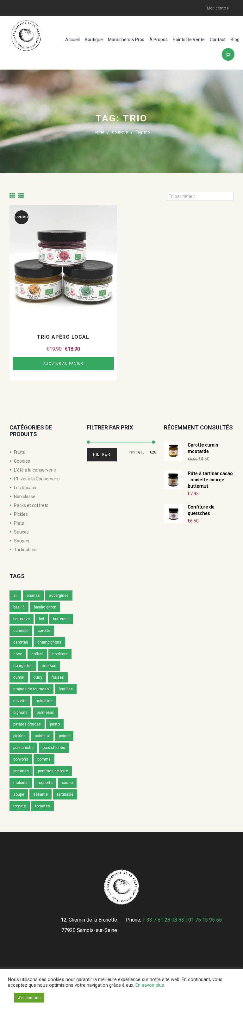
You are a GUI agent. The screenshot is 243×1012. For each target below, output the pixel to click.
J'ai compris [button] (29, 997)
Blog (235, 39)
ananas (33, 595)
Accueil (72, 39)
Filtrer (101, 454)
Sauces (21, 531)
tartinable (65, 794)
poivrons (20, 759)
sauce (67, 783)
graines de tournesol (31, 689)
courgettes (23, 665)
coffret (37, 654)
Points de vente (189, 39)
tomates (42, 806)
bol (41, 619)
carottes (20, 642)
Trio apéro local (63, 337)
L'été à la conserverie (35, 469)
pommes (21, 771)
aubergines (59, 595)
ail (15, 595)
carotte (44, 630)
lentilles (66, 689)
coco (17, 654)
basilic (19, 607)
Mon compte (218, 8)
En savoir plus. (150, 985)
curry (38, 677)
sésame (40, 794)
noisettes (44, 701)
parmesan (45, 712)
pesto (55, 724)
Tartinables (25, 549)
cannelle (20, 630)
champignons (49, 642)
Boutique (94, 39)
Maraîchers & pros (126, 39)
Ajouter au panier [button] (63, 363)
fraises (58, 677)
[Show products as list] (21, 195)
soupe (18, 794)
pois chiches (54, 747)
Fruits (19, 452)
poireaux (42, 736)
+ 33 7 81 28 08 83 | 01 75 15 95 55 (182, 920)
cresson (49, 665)
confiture (60, 654)
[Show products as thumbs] (12, 195)
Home (99, 132)
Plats (19, 523)
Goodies (22, 461)
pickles (19, 736)
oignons (20, 712)
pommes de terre (53, 771)
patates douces (27, 724)
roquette (45, 783)
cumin (18, 677)
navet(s (20, 701)
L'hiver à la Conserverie (37, 478)
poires (64, 736)
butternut (61, 619)
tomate (19, 806)
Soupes (21, 540)
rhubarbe (20, 783)
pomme (44, 759)
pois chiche (23, 747)
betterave (21, 619)
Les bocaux (25, 487)
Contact (218, 39)
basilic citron (45, 607)
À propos (158, 39)
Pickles (21, 514)
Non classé (24, 496)
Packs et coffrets (31, 505)
